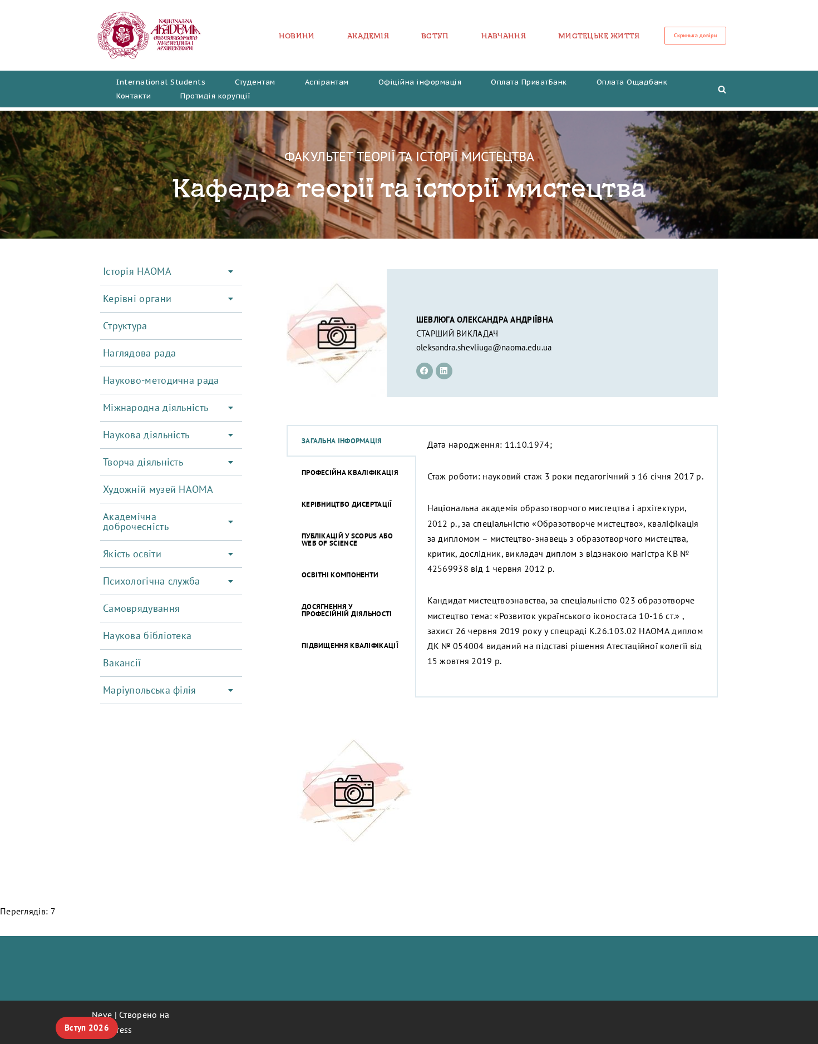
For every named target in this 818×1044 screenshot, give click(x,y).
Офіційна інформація (420, 82)
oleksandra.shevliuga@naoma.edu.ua (484, 347)
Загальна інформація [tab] (342, 441)
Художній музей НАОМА (158, 489)
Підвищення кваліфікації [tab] (350, 645)
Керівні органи (137, 298)
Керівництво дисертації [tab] (347, 504)
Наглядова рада (139, 353)
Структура (125, 325)
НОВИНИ (297, 35)
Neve (102, 1014)
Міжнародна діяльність (155, 407)
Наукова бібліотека (147, 635)
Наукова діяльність (146, 434)
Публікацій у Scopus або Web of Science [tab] (347, 539)
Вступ (435, 35)
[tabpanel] (566, 561)
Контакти (133, 96)
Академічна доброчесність (136, 521)
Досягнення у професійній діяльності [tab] (347, 610)
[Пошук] (722, 89)
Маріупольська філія (149, 690)
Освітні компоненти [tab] (340, 575)
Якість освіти (132, 553)
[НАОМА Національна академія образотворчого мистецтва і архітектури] (150, 35)
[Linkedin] (444, 371)
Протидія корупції (215, 96)
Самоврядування (141, 608)
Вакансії (122, 662)
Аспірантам (327, 82)
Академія (368, 35)
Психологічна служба (151, 581)
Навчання (503, 35)
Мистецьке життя (599, 35)
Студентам (255, 82)
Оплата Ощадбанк (632, 82)
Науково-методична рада (161, 380)
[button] (171, 271)
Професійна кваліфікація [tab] (350, 472)
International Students (160, 82)
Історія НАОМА (137, 271)
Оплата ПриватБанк (529, 82)
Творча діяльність (143, 462)
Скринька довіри (695, 35)
